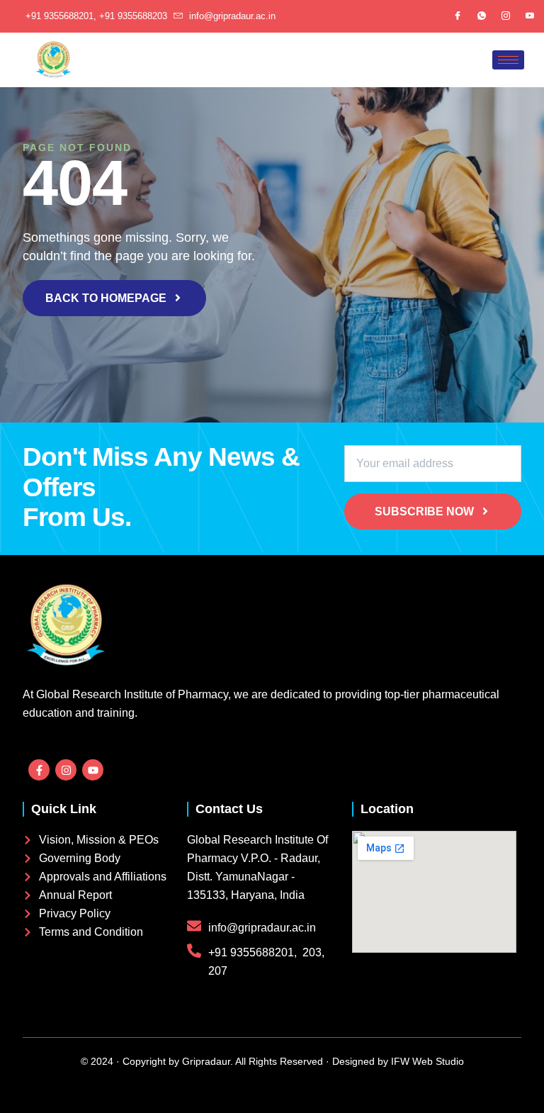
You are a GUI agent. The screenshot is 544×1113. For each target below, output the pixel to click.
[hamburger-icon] (508, 59)
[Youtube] (529, 16)
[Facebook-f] (39, 770)
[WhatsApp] (481, 16)
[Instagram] (505, 16)
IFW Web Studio (426, 1061)
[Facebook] (457, 16)
